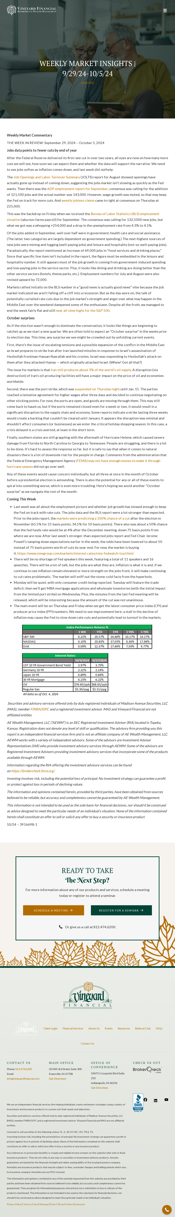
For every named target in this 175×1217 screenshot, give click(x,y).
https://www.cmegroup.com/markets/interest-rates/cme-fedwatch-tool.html (75, 553)
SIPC (46, 709)
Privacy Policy (14, 1204)
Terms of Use (30, 1204)
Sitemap (43, 1204)
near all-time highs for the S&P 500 (83, 310)
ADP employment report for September (77, 189)
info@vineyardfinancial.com (23, 1078)
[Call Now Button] (167, 1209)
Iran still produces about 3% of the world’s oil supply (91, 370)
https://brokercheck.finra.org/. (33, 771)
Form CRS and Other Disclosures (67, 1204)
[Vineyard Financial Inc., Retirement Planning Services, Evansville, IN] (138, 1103)
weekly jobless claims (78, 200)
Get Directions (57, 1078)
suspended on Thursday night (97, 389)
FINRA (35, 709)
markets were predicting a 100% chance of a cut (93, 518)
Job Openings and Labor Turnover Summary (47, 177)
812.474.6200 (23, 1069)
